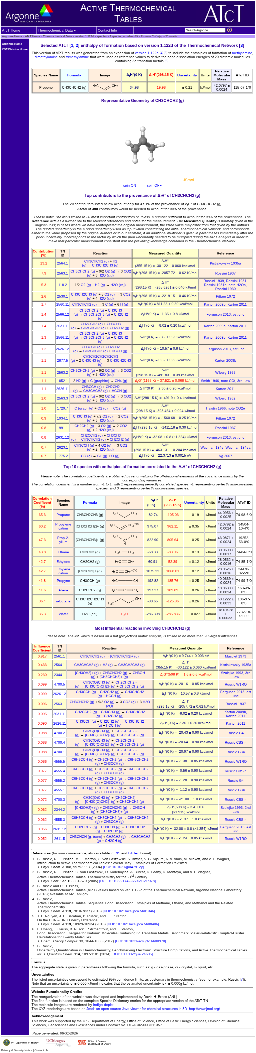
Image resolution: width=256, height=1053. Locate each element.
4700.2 (59, 733)
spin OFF (154, 185)
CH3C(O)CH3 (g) (97, 682)
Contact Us (41, 1050)
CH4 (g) (121, 381)
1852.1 (62, 381)
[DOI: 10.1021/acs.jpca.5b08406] (133, 924)
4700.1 (59, 752)
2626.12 (62, 349)
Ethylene (63, 562)
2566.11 (62, 337)
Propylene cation (63, 526)
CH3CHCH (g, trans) (86, 837)
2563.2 (62, 372)
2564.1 (62, 263)
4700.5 (59, 684)
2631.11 (62, 326)
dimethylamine (46, 57)
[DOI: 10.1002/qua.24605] (132, 954)
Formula (74, 75)
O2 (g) (110, 271)
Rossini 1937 (225, 273)
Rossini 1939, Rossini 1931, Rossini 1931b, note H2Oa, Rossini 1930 (226, 285)
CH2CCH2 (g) (92, 324)
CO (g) (87, 456)
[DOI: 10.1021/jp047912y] (123, 867)
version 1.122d (84, 36)
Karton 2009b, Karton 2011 (225, 304)
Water (63, 614)
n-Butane (63, 601)
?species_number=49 (123, 36)
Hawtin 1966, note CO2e (225, 408)
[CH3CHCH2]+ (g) (125, 656)
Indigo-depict (103, 1005)
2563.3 (62, 398)
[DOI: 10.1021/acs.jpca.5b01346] (129, 911)
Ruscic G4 (236, 733)
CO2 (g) (120, 408)
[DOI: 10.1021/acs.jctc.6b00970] (140, 941)
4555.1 (59, 790)
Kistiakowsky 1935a (225, 263)
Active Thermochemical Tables (128, 13)
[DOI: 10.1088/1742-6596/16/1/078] (127, 881)
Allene (63, 590)
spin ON (129, 185)
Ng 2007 (225, 456)
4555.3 (59, 820)
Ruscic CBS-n (235, 742)
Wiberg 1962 (225, 398)
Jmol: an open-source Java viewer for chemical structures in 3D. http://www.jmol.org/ (153, 1009)
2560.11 (62, 304)
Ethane (63, 552)
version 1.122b (146, 53)
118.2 (62, 285)
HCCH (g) (120, 351)
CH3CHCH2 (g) (97, 261)
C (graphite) (100, 381)
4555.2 (59, 780)
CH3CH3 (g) (92, 360)
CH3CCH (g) (92, 347)
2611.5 (59, 839)
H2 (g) (100, 285)
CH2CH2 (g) (120, 328)
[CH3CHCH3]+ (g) (114, 677)
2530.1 (62, 296)
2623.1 (62, 447)
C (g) (109, 304)
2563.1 (62, 273)
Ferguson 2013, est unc (225, 314)
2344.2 (59, 810)
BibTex (133, 853)
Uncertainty (187, 75)
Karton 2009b (225, 360)
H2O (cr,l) (106, 275)
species (101, 36)
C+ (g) (102, 456)
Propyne (63, 581)
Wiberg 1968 (225, 372)
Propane (63, 515)
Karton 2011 (225, 389)
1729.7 (62, 408)
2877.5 (62, 360)
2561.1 (59, 656)
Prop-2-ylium (63, 540)
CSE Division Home (15, 49)
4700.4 (59, 742)
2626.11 (62, 389)
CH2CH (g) (114, 841)
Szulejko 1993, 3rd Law (235, 675)
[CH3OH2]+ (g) (87, 673)
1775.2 (62, 456)
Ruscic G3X (235, 752)
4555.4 (59, 771)
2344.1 (59, 675)
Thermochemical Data (57, 36)
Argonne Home (12, 36)
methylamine (242, 53)
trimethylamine (77, 57)
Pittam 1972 (225, 296)
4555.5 (59, 761)
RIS (117, 853)
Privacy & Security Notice (16, 1050)
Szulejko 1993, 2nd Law (235, 810)
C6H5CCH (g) (83, 759)
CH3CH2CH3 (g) (106, 265)
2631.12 (62, 437)
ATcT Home (32, 36)
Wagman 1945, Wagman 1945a (225, 447)
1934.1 (62, 418)
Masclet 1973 (235, 656)
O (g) (115, 456)
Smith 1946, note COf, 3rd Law (225, 381)
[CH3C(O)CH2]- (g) (100, 686)
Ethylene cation (63, 571)
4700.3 (59, 800)
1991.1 (62, 428)
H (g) (124, 304)
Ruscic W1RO (236, 684)
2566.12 (62, 314)
